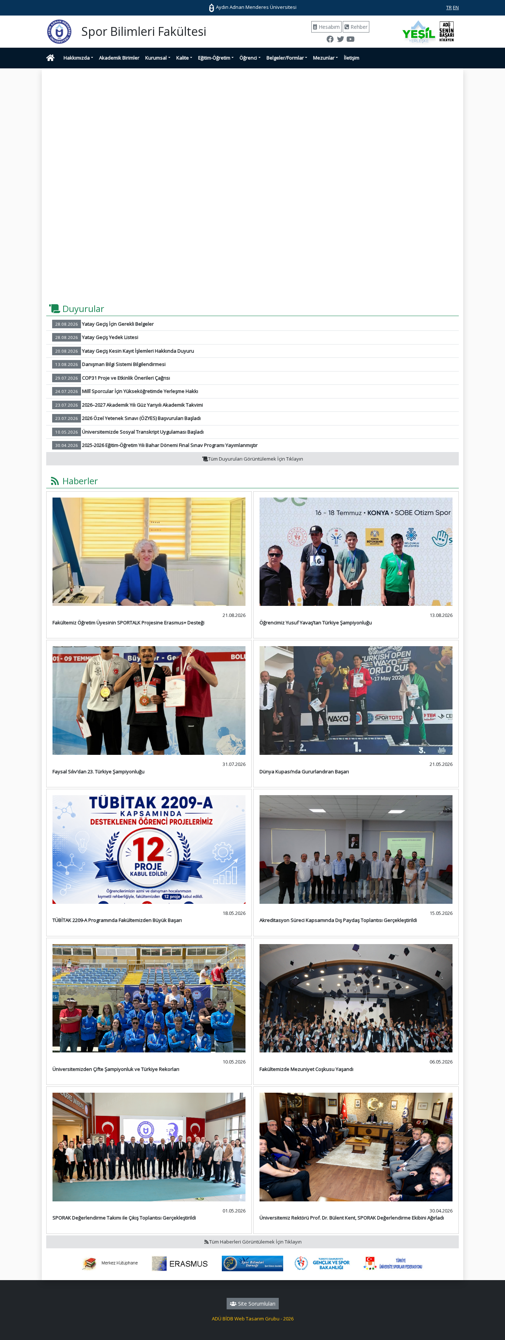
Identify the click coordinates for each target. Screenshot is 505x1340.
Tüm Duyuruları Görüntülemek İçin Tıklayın (255, 458)
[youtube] (350, 40)
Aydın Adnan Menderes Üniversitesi (255, 7)
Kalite (182, 57)
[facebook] (330, 40)
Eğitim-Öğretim (214, 57)
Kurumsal (156, 57)
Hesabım (328, 26)
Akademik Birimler (119, 57)
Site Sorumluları (256, 1303)
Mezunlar (324, 57)
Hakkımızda (77, 57)
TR (449, 7)
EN (456, 7)
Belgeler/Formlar (285, 57)
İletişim (351, 57)
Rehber (358, 26)
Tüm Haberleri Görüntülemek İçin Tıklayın (255, 1241)
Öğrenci (248, 57)
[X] (340, 40)
